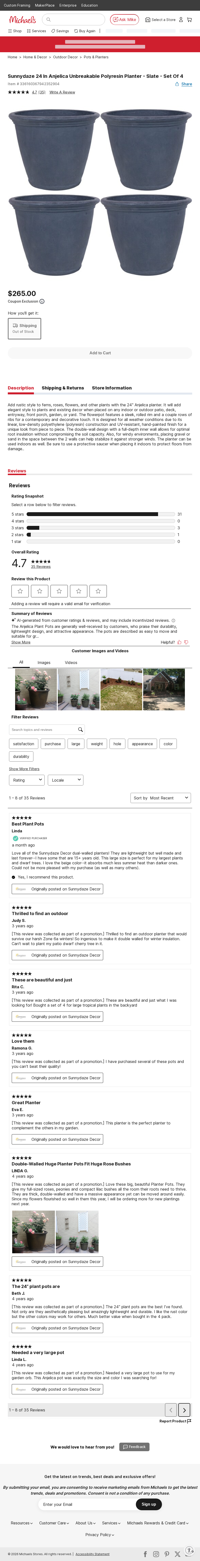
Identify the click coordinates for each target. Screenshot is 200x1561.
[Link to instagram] (156, 1554)
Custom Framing (17, 5)
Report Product (173, 1421)
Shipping (28, 325)
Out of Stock (23, 331)
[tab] (21, 388)
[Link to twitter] (177, 1554)
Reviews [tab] (17, 470)
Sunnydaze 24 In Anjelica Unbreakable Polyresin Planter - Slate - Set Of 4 (95, 76)
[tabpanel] (100, 423)
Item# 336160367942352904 (34, 84)
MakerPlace (45, 5)
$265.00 (22, 293)
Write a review (62, 92)
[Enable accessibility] (189, 1550)
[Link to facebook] (145, 1554)
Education (89, 5)
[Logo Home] (22, 19)
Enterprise (68, 5)
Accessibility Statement (93, 1554)
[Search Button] (48, 19)
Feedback (137, 1447)
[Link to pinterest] (167, 1554)
